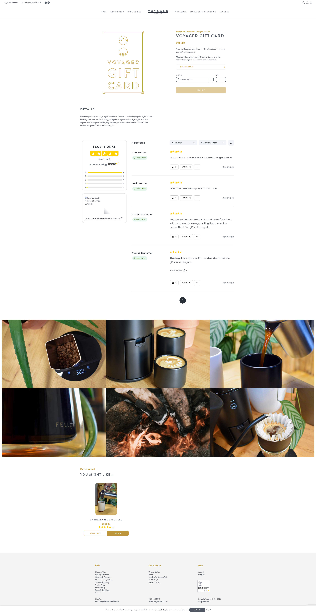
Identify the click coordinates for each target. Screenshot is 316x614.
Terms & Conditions (102, 590)
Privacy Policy (100, 587)
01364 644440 (12, 2)
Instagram (201, 574)
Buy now (201, 90)
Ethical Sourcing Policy (103, 579)
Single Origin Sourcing (203, 12)
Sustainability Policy (102, 582)
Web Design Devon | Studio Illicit (107, 601)
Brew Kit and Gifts (188, 31)
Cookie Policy (100, 585)
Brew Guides (134, 12)
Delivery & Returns (102, 574)
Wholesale (181, 12)
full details (186, 67)
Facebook (201, 572)
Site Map (98, 599)
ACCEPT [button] (197, 610)
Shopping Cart (100, 572)
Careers (98, 592)
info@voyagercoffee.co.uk (33, 2)
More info (95, 533)
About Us (224, 12)
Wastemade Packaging (103, 577)
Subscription (117, 12)
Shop (103, 12)
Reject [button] (208, 609)
